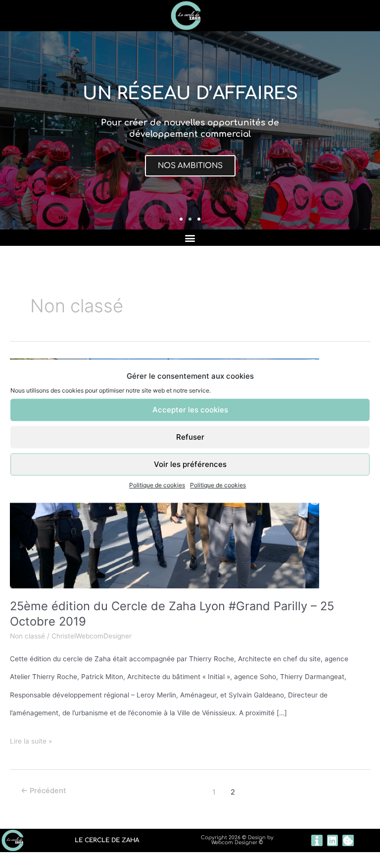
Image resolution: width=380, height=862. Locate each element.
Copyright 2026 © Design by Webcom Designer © (237, 840)
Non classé (27, 636)
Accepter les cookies (190, 409)
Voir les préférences (190, 464)
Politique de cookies (157, 485)
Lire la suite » (31, 738)
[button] (181, 219)
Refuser (190, 437)
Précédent (43, 790)
